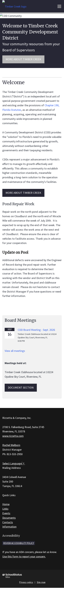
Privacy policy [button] (26, 582)
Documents (9, 518)
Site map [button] (41, 582)
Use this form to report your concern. (24, 556)
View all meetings (15, 351)
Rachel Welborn (11, 445)
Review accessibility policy (18, 543)
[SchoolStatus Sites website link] (12, 576)
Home (5, 504)
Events (6, 513)
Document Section (21, 387)
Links (5, 508)
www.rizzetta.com (13, 436)
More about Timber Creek (23, 59)
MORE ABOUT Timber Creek (23, 192)
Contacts (7, 522)
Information (9, 526)
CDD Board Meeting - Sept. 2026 (36, 330)
